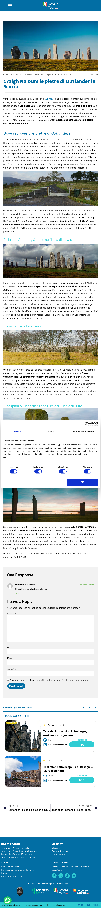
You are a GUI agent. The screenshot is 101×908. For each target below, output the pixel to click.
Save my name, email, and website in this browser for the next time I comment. (50, 680)
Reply (17, 593)
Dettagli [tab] (50, 431)
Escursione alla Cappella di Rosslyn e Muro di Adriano (68, 768)
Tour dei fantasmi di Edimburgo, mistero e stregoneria (65, 733)
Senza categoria (26, 75)
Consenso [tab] (17, 431)
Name (11, 647)
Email (10, 658)
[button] (8, 900)
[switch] (38, 471)
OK (82, 482)
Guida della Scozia (10, 75)
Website (11, 669)
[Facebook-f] (54, 875)
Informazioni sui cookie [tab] (83, 431)
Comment (13, 613)
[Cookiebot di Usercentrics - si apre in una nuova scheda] (86, 424)
